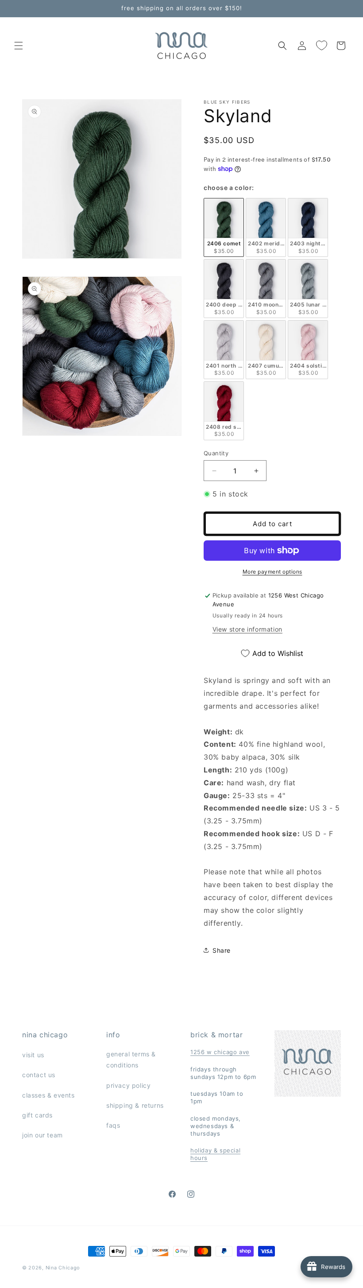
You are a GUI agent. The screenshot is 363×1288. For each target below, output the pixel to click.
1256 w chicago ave (220, 1051)
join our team (42, 1135)
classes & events (48, 1095)
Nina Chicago (63, 1268)
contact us (38, 1075)
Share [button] (221, 950)
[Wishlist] (321, 45)
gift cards (37, 1115)
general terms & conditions (131, 1059)
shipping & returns (135, 1105)
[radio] (224, 227)
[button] (18, 45)
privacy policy (128, 1085)
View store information (247, 629)
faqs (113, 1125)
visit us (33, 1055)
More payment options (272, 571)
